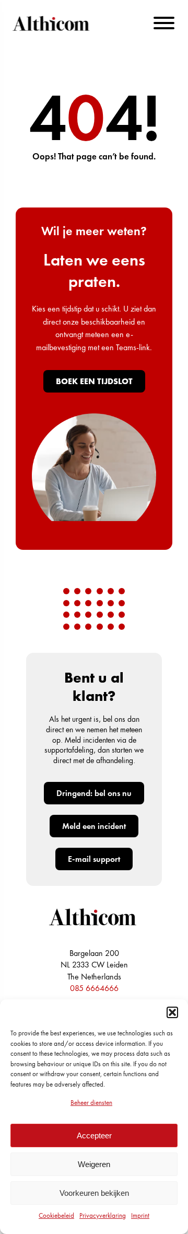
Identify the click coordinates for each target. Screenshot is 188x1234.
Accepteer (94, 1135)
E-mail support (94, 859)
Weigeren (94, 1164)
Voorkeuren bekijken (94, 1193)
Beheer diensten (91, 1102)
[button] (172, 1012)
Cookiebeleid (56, 1215)
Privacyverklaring (102, 1215)
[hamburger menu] (164, 23)
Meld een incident (94, 826)
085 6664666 (94, 988)
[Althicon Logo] (52, 23)
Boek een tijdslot (94, 381)
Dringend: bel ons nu (94, 793)
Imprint (140, 1215)
